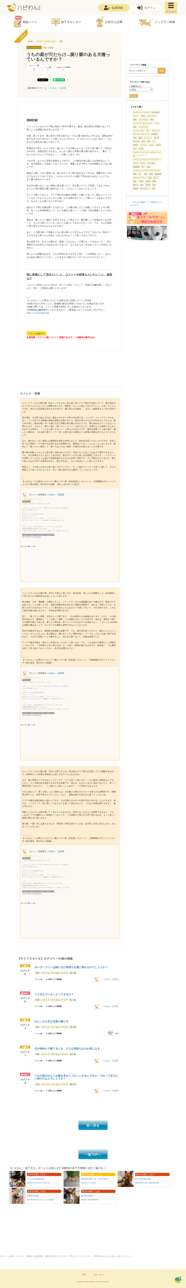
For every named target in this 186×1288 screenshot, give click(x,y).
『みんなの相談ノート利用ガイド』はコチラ (147, 203)
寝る (152, 119)
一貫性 (142, 116)
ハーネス (143, 145)
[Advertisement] (70, 370)
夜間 (151, 174)
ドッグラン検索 (165, 22)
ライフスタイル (34, 47)
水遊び (158, 145)
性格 (134, 137)
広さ (153, 188)
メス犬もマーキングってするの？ (54, 994)
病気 (134, 127)
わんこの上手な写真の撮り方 (51, 1021)
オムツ (157, 123)
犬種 (60, 41)
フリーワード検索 (138, 64)
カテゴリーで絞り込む (140, 81)
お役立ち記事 (113, 22)
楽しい (156, 177)
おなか (135, 163)
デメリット (156, 130)
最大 (154, 185)
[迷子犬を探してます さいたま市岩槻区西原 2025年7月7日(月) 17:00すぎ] (36, 1186)
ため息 (141, 148)
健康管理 (136, 167)
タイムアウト (152, 116)
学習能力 (154, 134)
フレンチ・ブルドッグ (141, 134)
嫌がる (135, 185)
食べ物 (156, 137)
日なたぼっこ (145, 188)
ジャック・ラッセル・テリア (45, 41)
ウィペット (148, 137)
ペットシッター (138, 130)
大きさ (142, 163)
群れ (145, 174)
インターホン (143, 127)
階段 (148, 141)
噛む (148, 167)
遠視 (134, 119)
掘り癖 (30, 41)
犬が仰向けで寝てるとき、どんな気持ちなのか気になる (67, 1048)
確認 (140, 137)
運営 (84, 1274)
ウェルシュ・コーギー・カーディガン (146, 170)
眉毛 (143, 141)
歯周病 (135, 188)
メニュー (171, 11)
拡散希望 (158, 174)
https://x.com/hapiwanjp (38, 312)
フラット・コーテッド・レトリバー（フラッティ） (146, 159)
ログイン (150, 7)
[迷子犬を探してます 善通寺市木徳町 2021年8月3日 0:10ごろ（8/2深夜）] (36, 1203)
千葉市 (141, 181)
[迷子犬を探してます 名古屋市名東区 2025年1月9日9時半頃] (90, 1203)
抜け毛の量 (155, 112)
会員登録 (117, 7)
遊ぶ (134, 148)
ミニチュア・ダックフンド (142, 123)
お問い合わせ (99, 1274)
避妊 (134, 181)
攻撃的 (148, 181)
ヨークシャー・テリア (141, 112)
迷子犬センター (71, 22)
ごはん (151, 145)
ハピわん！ (23, 7)
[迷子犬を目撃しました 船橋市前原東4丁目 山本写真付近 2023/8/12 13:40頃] (91, 1186)
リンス (135, 116)
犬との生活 (151, 163)
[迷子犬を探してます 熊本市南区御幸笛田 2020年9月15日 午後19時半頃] (144, 1186)
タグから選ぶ (137, 106)
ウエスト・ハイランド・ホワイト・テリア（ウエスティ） (146, 152)
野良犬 (135, 145)
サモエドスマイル (139, 177)
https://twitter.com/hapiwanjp (31, 537)
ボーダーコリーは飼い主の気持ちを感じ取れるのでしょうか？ (71, 967)
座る (141, 185)
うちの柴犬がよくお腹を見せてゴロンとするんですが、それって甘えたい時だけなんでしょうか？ (76, 1077)
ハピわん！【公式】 (58, 87)
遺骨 (149, 177)
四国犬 (148, 185)
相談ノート (30, 22)
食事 (154, 181)
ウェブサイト (143, 119)
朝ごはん (136, 141)
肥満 (134, 174)
